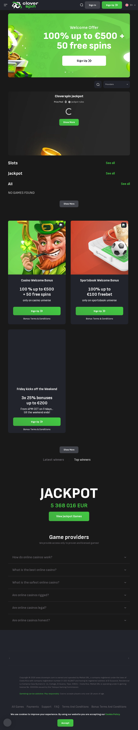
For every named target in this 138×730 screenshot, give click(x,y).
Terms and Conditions (75, 706)
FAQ (56, 706)
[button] (7, 723)
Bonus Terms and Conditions (108, 706)
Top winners (82, 459)
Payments (33, 706)
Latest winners (53, 459)
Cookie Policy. (112, 714)
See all (110, 163)
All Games (18, 706)
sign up (110, 5)
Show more (69, 204)
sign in (92, 5)
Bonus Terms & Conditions (36, 318)
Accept (65, 723)
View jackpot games (69, 516)
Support (46, 706)
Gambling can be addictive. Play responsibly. (39, 693)
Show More (69, 122)
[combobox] (130, 5)
